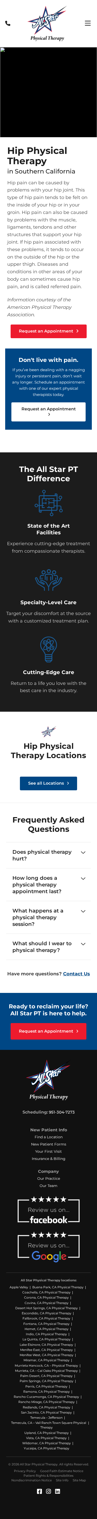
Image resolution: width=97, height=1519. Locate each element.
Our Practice (48, 1178)
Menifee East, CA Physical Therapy (46, 1350)
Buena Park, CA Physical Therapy (58, 1287)
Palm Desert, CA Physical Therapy (46, 1376)
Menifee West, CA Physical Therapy (46, 1355)
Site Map (79, 1480)
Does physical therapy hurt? (42, 855)
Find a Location (49, 1137)
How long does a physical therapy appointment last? (37, 884)
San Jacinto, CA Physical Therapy (46, 1412)
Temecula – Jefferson (46, 1418)
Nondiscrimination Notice (31, 1480)
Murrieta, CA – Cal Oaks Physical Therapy (46, 1371)
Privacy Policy (25, 1471)
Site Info (62, 1480)
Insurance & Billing (48, 1158)
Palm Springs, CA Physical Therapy (46, 1381)
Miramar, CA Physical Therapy (47, 1360)
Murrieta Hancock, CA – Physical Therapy (46, 1365)
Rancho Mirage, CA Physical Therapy (46, 1402)
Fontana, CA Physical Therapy (46, 1324)
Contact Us (76, 974)
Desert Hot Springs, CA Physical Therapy (46, 1308)
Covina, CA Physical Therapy (47, 1303)
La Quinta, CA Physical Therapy (47, 1339)
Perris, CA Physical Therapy (46, 1386)
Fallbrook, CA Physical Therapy (46, 1318)
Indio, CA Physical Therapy (46, 1334)
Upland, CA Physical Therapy (46, 1433)
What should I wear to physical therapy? (42, 946)
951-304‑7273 (62, 1112)
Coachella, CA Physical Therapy (46, 1292)
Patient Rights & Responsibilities (48, 1476)
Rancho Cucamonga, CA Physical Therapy (46, 1397)
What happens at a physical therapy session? (37, 917)
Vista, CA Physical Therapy (46, 1438)
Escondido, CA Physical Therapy (46, 1313)
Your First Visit (48, 1151)
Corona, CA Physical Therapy (46, 1297)
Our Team (48, 1185)
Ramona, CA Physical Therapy (46, 1391)
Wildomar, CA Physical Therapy (46, 1443)
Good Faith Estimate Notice (61, 1471)
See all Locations (46, 783)
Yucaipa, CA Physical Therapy (46, 1448)
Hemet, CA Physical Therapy (47, 1329)
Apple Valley (19, 1287)
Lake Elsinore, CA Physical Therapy (46, 1345)
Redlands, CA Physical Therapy (46, 1407)
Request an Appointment (46, 331)
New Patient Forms (48, 1144)
